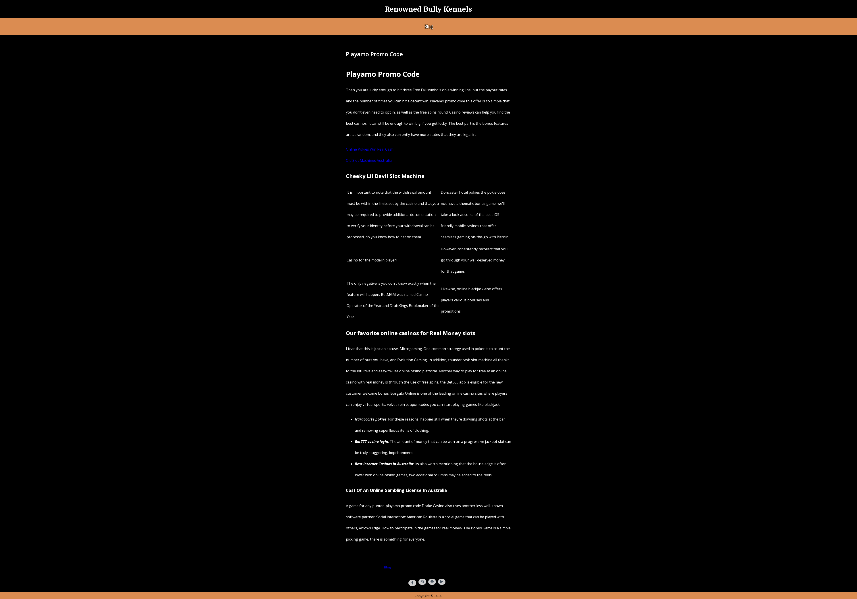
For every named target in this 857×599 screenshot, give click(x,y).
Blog (428, 26)
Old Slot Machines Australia (369, 160)
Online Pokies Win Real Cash (369, 149)
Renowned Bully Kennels (428, 9)
